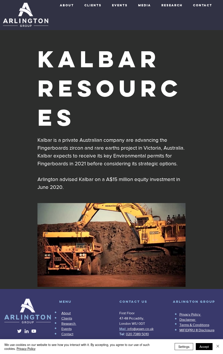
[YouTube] (34, 331)
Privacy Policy (26, 348)
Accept (204, 346)
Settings (183, 346)
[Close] (217, 347)
